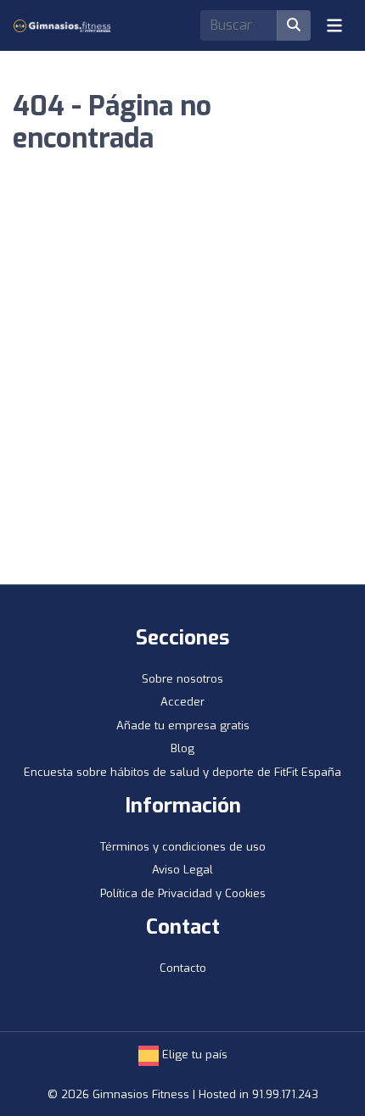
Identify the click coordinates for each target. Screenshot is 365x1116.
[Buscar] (294, 25)
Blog (182, 748)
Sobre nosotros (182, 679)
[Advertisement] (182, 393)
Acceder (182, 702)
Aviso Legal (182, 869)
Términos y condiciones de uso (183, 847)
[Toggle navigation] (334, 25)
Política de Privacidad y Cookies (183, 893)
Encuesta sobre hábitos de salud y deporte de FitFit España (182, 772)
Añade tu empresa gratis (183, 725)
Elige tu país (193, 1054)
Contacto (183, 968)
